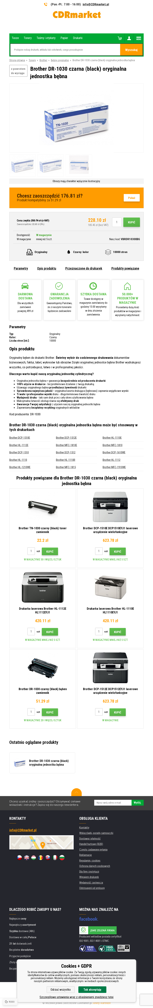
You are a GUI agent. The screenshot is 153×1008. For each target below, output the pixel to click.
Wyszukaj (131, 50)
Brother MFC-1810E (66, 445)
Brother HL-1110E (112, 437)
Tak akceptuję (92, 989)
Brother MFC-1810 (112, 445)
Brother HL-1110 (18, 460)
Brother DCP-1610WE (114, 452)
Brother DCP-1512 (65, 452)
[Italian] (54, 857)
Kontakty (84, 827)
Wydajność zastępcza (91, 882)
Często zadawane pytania (93, 849)
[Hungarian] (33, 857)
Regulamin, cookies (89, 860)
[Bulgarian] (62, 857)
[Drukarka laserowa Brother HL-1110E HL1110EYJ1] (110, 587)
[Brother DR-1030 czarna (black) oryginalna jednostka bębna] (76, 118)
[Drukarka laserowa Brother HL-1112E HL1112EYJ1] (42, 587)
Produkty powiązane (125, 268)
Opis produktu (46, 268)
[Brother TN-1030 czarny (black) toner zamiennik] (42, 506)
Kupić (131, 222)
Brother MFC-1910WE (114, 467)
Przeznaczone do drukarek (83, 268)
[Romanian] (40, 857)
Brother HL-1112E (18, 445)
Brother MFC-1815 (66, 467)
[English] (26, 857)
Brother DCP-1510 (19, 452)
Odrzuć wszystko (61, 989)
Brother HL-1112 (111, 460)
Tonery (32, 60)
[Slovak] (47, 857)
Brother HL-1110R (65, 460)
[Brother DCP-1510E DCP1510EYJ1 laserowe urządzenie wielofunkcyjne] (110, 506)
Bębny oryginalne (60, 60)
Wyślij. (137, 802)
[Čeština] (19, 857)
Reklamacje (85, 855)
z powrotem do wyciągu (18, 71)
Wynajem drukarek (89, 877)
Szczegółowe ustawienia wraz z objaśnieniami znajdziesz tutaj (76, 997)
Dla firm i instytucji (89, 871)
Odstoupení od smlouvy (92, 888)
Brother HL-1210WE (19, 467)
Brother (43, 60)
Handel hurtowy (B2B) (91, 844)
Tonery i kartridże (101, 1003)
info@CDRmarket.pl (96, 4)
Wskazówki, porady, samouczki (96, 833)
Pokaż (131, 198)
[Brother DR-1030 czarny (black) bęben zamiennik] (42, 667)
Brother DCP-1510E (19, 437)
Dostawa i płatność (90, 838)
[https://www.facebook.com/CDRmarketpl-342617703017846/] (88, 919)
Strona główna (17, 60)
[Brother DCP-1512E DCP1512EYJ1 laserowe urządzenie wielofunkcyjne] (110, 667)
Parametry (21, 268)
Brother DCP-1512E (66, 437)
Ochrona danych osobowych (94, 866)
